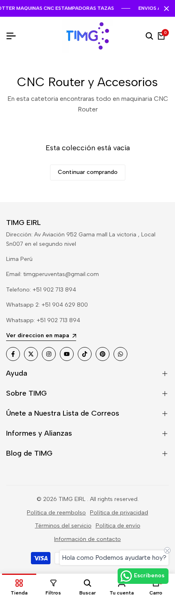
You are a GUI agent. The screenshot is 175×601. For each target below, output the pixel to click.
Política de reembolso (56, 512)
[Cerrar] (165, 8)
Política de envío (118, 525)
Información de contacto (87, 539)
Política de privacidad (119, 512)
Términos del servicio (63, 525)
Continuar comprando (88, 172)
